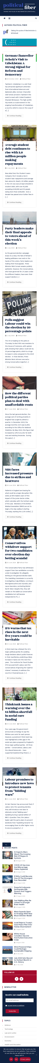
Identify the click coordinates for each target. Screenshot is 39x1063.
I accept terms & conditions (15, 1006)
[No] (36, 1055)
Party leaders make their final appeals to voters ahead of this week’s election (19, 236)
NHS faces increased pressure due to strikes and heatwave (19, 475)
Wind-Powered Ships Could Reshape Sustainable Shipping (22, 949)
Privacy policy (25, 1059)
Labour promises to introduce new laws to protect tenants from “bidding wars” (19, 787)
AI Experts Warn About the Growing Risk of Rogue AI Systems (22, 855)
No (16, 1059)
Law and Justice (10, 1033)
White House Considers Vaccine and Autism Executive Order (23, 937)
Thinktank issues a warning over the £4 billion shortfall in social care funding (18, 712)
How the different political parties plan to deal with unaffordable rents (19, 399)
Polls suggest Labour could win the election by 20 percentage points (18, 326)
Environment (9, 1037)
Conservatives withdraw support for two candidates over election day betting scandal (18, 551)
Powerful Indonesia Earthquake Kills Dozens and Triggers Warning (22, 891)
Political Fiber (26, 79)
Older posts (9, 845)
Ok (11, 1059)
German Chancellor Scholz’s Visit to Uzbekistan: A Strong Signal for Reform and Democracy (19, 65)
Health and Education (13, 1045)
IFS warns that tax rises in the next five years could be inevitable (18, 634)
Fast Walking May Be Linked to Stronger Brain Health (22, 903)
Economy (8, 1041)
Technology (9, 1029)
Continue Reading (15, 116)
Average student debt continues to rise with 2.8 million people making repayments (17, 154)
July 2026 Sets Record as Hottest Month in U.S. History (23, 960)
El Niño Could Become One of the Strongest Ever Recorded (23, 878)
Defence (8, 1025)
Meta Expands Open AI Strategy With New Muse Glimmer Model (23, 914)
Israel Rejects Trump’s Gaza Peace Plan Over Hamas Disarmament (23, 925)
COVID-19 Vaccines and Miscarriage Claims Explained (22, 867)
